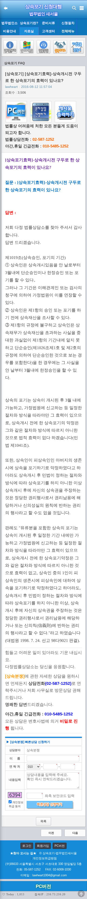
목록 (43, 821)
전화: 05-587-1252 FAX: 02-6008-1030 (43, 869)
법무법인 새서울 (43, 14)
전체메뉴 (67, 31)
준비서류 (48, 23)
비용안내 (9, 31)
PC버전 (60, 846)
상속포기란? (29, 23)
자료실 (29, 31)
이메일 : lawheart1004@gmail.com (43, 875)
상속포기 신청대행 (43, 6)
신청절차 (67, 23)
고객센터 (48, 31)
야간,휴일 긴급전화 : (36, 146)
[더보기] (82, 27)
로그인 (26, 846)
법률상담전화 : (29, 139)
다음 (75, 833)
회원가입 (43, 846)
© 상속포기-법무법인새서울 (58, 853)
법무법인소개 (9, 24)
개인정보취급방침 (45, 858)
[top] (81, 893)
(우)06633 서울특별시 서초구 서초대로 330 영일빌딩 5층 (43, 864)
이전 (51, 833)
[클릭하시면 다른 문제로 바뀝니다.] (15, 795)
